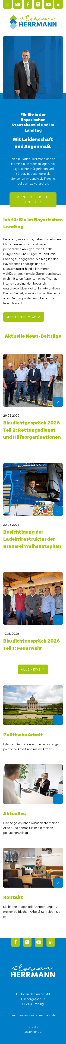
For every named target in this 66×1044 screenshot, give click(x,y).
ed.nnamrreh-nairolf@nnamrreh (33, 1015)
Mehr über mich (21, 317)
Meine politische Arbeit (33, 199)
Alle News (30, 669)
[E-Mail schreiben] (17, 4)
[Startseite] (33, 22)
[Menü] (7, 4)
